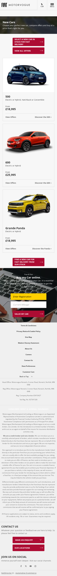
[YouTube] (30, 565)
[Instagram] (35, 565)
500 (7, 96)
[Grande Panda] (28, 207)
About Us (28, 349)
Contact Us (28, 360)
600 (7, 162)
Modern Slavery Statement (28, 343)
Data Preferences (28, 366)
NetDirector (6, 573)
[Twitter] (26, 565)
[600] (28, 141)
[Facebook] (21, 565)
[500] (28, 75)
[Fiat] (4, 5)
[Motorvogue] (19, 5)
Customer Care (28, 372)
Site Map (28, 337)
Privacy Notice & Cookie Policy (28, 331)
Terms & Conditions (28, 325)
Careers (29, 354)
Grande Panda (15, 228)
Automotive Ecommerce (26, 573)
